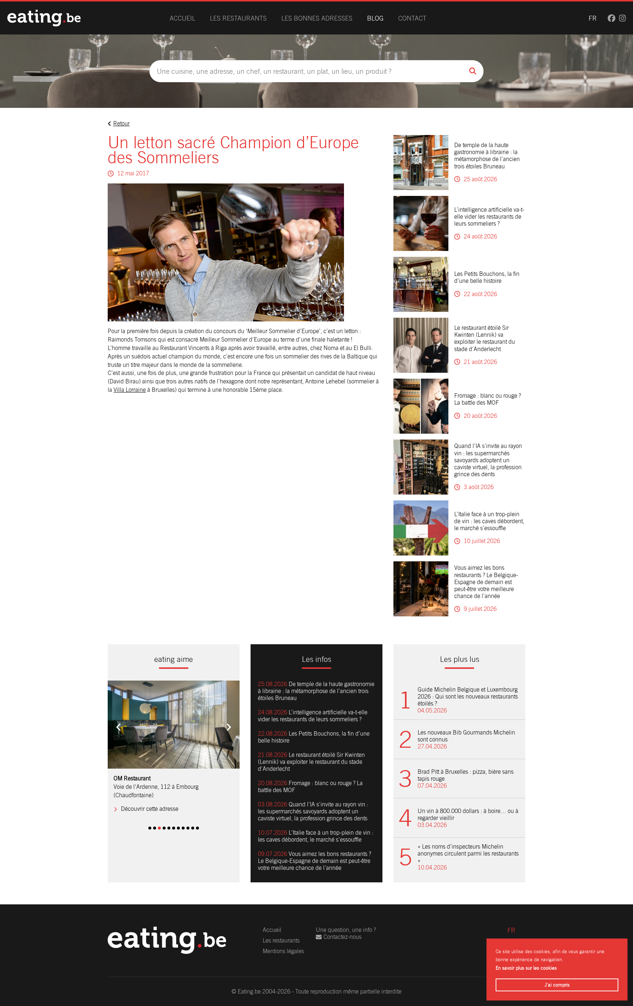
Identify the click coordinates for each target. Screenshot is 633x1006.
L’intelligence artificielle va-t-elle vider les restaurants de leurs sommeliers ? (489, 216)
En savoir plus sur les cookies (526, 968)
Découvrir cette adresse (149, 800)
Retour (121, 123)
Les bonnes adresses (316, 18)
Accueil (182, 18)
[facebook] (611, 18)
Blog (375, 18)
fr (593, 18)
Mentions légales (283, 951)
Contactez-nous (342, 936)
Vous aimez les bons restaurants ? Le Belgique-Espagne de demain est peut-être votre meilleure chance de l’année (486, 581)
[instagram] (622, 18)
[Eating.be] (44, 18)
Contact (412, 18)
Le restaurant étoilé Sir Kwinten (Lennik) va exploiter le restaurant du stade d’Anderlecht (484, 338)
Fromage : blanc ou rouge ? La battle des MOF (487, 399)
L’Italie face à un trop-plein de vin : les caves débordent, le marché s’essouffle (489, 521)
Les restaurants (238, 18)
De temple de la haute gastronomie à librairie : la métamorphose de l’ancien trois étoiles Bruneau (487, 156)
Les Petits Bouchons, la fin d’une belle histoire (486, 277)
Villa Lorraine (130, 389)
